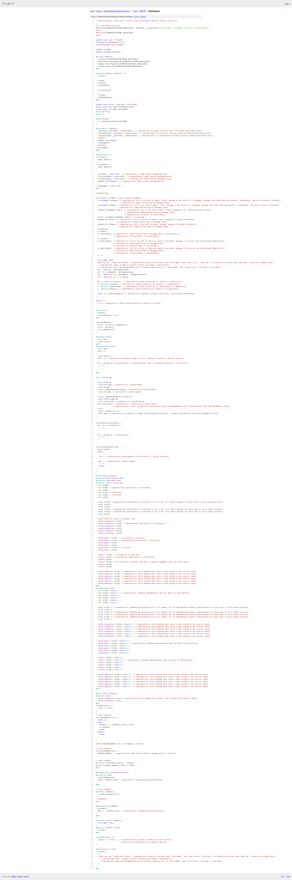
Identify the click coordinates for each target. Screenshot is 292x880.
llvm (92, 11)
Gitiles (14, 876)
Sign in (287, 4)
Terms (26, 876)
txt (282, 876)
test (136, 11)
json (288, 876)
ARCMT (142, 11)
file (137, 17)
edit (143, 17)
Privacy (20, 876)
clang (98, 11)
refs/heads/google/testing (116, 11)
